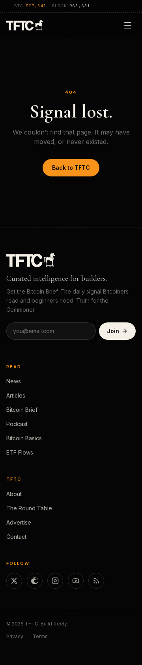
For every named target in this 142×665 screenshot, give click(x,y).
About (14, 494)
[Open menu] (128, 25)
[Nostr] (35, 581)
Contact (16, 536)
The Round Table (29, 508)
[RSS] (96, 581)
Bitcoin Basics (24, 438)
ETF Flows (19, 452)
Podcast (17, 424)
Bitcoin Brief (21, 409)
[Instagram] (55, 581)
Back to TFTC (71, 167)
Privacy (14, 636)
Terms (40, 636)
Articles (15, 395)
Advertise (18, 522)
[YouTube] (76, 581)
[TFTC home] (24, 25)
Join (113, 331)
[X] (14, 581)
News (13, 381)
